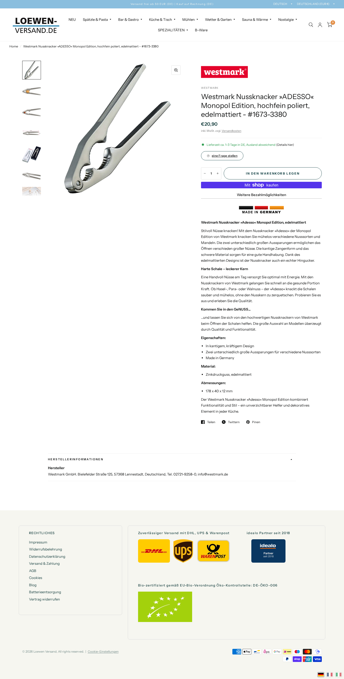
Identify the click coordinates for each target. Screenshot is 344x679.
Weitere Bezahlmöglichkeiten (261, 195)
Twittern (234, 422)
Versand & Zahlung (44, 563)
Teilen (211, 422)
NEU (72, 19)
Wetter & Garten (218, 19)
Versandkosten (231, 130)
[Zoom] (176, 70)
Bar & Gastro (128, 19)
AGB (32, 570)
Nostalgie (286, 19)
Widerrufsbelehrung (45, 549)
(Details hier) (285, 145)
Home (13, 46)
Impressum (38, 542)
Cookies (35, 577)
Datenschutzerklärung (47, 556)
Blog (33, 585)
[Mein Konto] (320, 24)
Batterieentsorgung (45, 592)
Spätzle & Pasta (95, 19)
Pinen (256, 422)
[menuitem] (72, 19)
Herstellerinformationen (75, 459)
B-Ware (201, 30)
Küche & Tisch (160, 19)
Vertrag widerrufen (44, 599)
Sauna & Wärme (255, 19)
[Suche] (310, 24)
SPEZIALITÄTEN (171, 30)
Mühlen (188, 19)
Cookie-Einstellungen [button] (103, 651)
